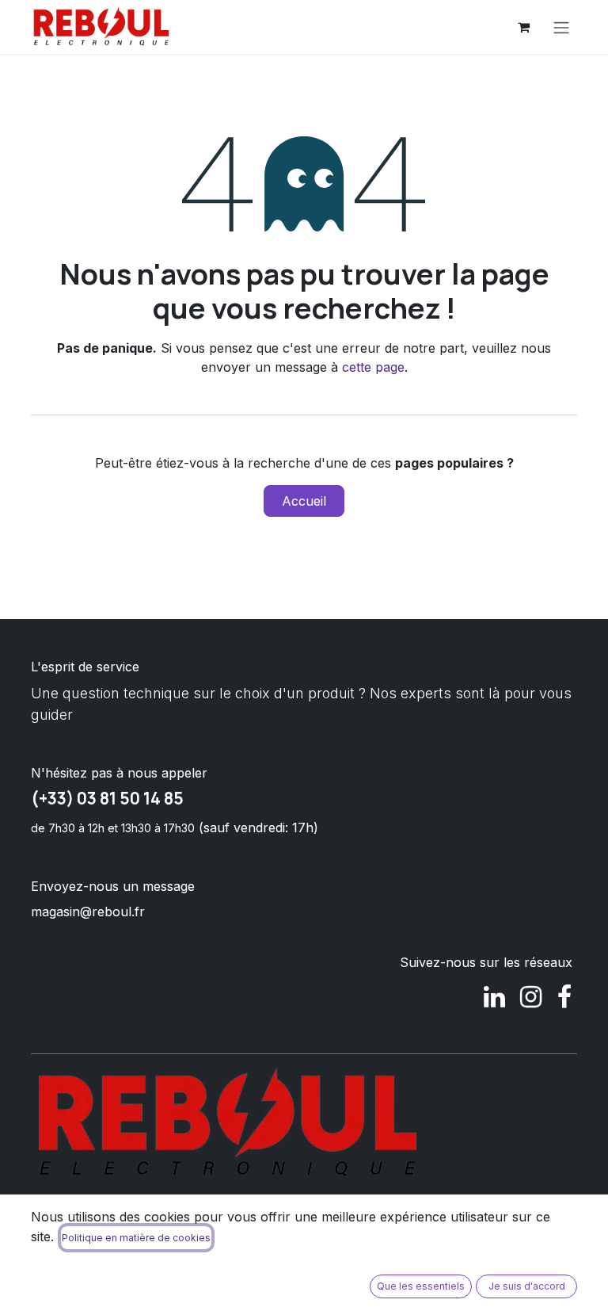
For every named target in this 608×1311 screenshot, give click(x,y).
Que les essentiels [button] (421, 1286)
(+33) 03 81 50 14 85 (107, 798)
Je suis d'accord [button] (526, 1286)
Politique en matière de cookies (136, 1238)
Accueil (304, 501)
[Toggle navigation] (561, 27)
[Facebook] (564, 997)
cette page (373, 367)
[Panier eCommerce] (523, 27)
